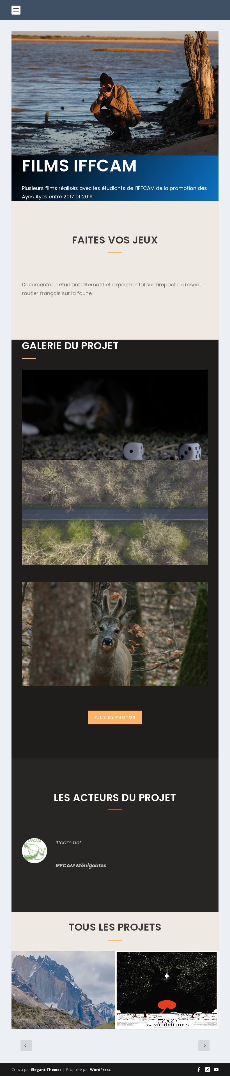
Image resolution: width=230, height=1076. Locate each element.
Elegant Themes (46, 1069)
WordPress (100, 1069)
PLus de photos (115, 717)
